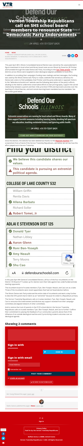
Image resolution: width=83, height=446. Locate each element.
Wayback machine (62, 141)
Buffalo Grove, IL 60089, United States (41, 437)
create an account (17, 378)
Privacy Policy (41, 428)
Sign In (59, 352)
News (14, 53)
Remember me (15, 369)
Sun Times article (63, 70)
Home (7, 53)
